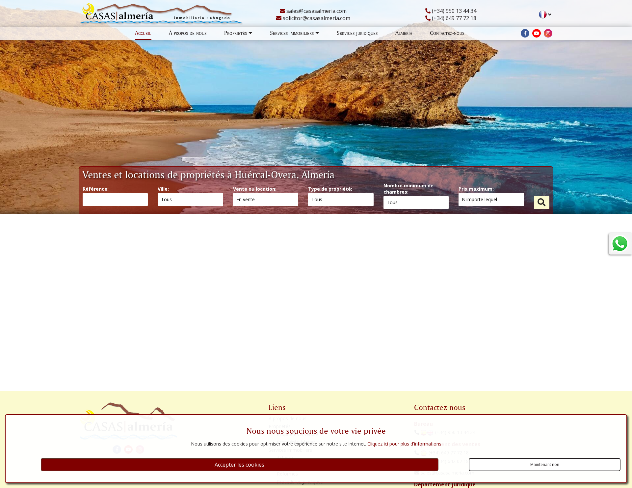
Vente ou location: (254, 189)
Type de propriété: (330, 189)
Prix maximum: (476, 189)
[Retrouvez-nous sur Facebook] (525, 33)
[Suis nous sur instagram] (548, 33)
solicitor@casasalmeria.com (315, 18)
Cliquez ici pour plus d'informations (404, 444)
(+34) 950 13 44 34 (453, 10)
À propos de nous (187, 32)
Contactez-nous (447, 32)
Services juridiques (357, 32)
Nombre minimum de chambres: (408, 188)
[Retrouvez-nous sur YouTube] (536, 33)
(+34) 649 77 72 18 (453, 18)
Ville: (163, 189)
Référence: (96, 189)
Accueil (143, 32)
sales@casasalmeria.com (316, 10)
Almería (403, 32)
